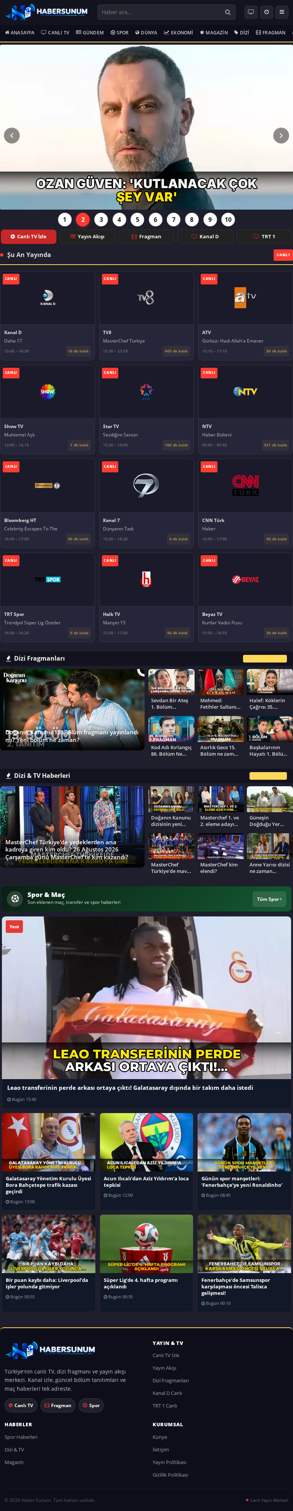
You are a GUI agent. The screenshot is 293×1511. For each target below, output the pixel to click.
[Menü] (281, 12)
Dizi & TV (14, 1449)
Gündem (93, 33)
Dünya (149, 33)
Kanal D (209, 236)
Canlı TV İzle (32, 236)
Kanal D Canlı (167, 1393)
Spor (123, 33)
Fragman (273, 33)
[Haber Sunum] (47, 12)
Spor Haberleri (21, 1436)
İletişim (161, 1449)
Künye (160, 1436)
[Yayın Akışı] (266, 12)
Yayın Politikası (169, 1462)
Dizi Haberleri (268, 775)
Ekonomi (182, 33)
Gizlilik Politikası (170, 1474)
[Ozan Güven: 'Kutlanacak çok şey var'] (146, 127)
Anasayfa (23, 33)
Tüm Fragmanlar (265, 658)
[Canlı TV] (251, 12)
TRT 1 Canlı (165, 1405)
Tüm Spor (268, 898)
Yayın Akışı (91, 236)
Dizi (245, 33)
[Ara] (228, 12)
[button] (12, 136)
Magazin (216, 33)
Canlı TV (58, 33)
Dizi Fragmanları (171, 1380)
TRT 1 (268, 236)
